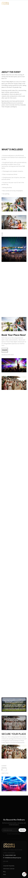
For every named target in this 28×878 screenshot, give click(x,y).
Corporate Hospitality (8, 865)
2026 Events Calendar (8, 868)
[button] (14, 773)
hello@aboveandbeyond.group (13, 857)
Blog (4, 871)
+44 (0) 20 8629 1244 (10, 855)
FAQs (4, 874)
